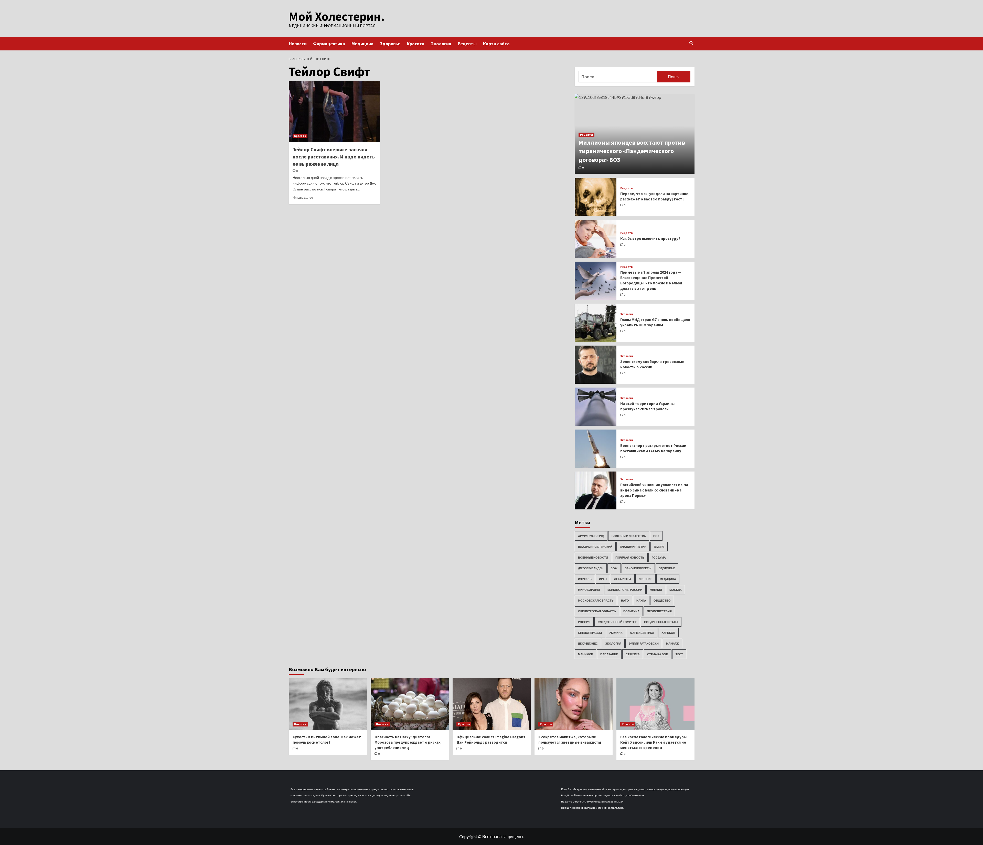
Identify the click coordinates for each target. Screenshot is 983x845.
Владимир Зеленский (595, 546)
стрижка (633, 654)
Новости (298, 44)
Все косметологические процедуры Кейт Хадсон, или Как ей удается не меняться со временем (653, 742)
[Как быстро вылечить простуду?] (596, 239)
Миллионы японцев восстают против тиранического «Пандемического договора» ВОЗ (632, 151)
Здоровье (390, 44)
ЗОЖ (614, 568)
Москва (675, 589)
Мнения (656, 589)
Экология (441, 44)
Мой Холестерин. (337, 16)
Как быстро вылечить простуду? (650, 238)
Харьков (668, 632)
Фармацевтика (329, 44)
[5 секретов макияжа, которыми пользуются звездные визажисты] (574, 704)
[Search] (691, 43)
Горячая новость (629, 557)
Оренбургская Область (597, 611)
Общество (662, 600)
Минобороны (589, 589)
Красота (415, 44)
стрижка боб (657, 654)
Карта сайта (496, 44)
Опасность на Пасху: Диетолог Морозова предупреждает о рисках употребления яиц (408, 742)
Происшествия (659, 611)
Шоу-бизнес (588, 643)
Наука (641, 600)
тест (679, 654)
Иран (603, 579)
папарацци (609, 654)
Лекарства (622, 579)
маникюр (585, 654)
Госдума (659, 557)
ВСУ (656, 536)
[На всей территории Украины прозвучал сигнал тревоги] (596, 407)
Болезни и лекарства (629, 536)
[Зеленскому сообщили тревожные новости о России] (596, 365)
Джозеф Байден (590, 568)
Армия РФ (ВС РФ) (591, 536)
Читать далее (303, 197)
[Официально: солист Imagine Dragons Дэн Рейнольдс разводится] (492, 704)
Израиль (585, 579)
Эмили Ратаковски (644, 643)
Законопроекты (638, 568)
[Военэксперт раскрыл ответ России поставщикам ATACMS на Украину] (596, 449)
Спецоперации (590, 632)
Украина (616, 632)
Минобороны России (624, 589)
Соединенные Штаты (661, 622)
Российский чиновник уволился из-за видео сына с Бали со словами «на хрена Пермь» (654, 490)
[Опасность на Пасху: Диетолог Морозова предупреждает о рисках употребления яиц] (410, 704)
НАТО (625, 600)
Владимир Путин (633, 546)
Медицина (362, 44)
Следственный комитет (617, 622)
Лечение (645, 579)
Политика (631, 611)
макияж (672, 643)
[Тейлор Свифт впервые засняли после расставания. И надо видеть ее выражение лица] (334, 111)
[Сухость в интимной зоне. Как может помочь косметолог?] (328, 704)
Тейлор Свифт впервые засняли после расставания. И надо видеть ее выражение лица (334, 156)
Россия (584, 622)
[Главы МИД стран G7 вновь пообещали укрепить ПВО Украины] (596, 323)
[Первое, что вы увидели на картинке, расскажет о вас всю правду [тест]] (596, 197)
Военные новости (593, 557)
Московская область (596, 600)
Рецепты (467, 44)
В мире (659, 546)
